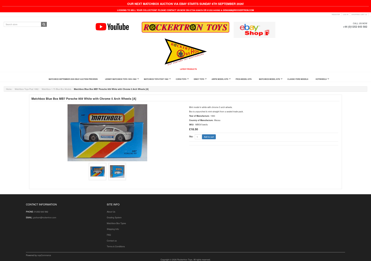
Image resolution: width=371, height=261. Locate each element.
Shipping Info (113, 229)
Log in (345, 14)
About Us (111, 211)
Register (336, 14)
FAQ (109, 234)
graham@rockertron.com (44, 217)
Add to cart (209, 136)
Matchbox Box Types (116, 223)
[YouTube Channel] (116, 26)
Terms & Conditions (116, 246)
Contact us (112, 240)
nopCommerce (44, 255)
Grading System (114, 217)
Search (44, 24)
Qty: (191, 136)
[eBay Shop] (254, 29)
